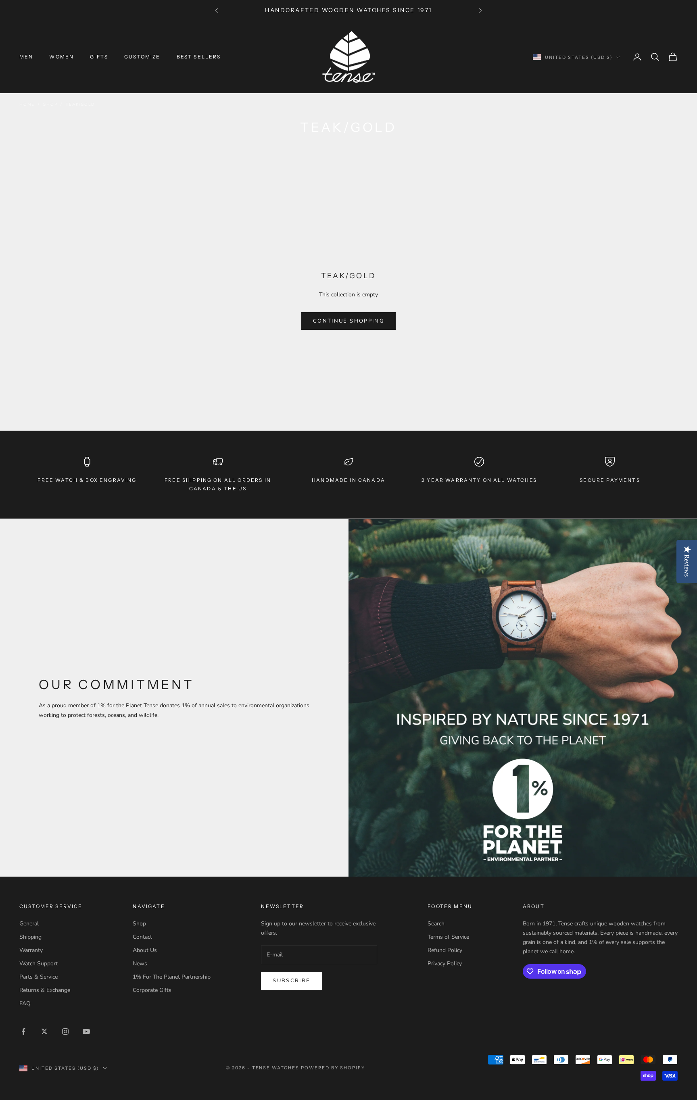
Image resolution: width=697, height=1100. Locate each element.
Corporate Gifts (152, 990)
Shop (50, 104)
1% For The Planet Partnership (172, 977)
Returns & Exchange (44, 990)
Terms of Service (448, 937)
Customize (142, 57)
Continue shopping (348, 321)
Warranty (31, 950)
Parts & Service (38, 977)
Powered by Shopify (333, 1068)
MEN (26, 57)
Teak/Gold (80, 104)
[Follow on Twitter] (44, 1031)
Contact (142, 937)
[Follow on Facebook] (23, 1031)
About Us (145, 950)
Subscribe (291, 980)
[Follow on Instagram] (65, 1031)
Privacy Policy (445, 963)
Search (436, 923)
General (29, 923)
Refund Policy (445, 950)
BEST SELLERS (199, 57)
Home (27, 104)
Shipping (30, 937)
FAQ (25, 1003)
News (140, 963)
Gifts (99, 57)
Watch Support (38, 963)
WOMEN (61, 57)
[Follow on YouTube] (86, 1031)
